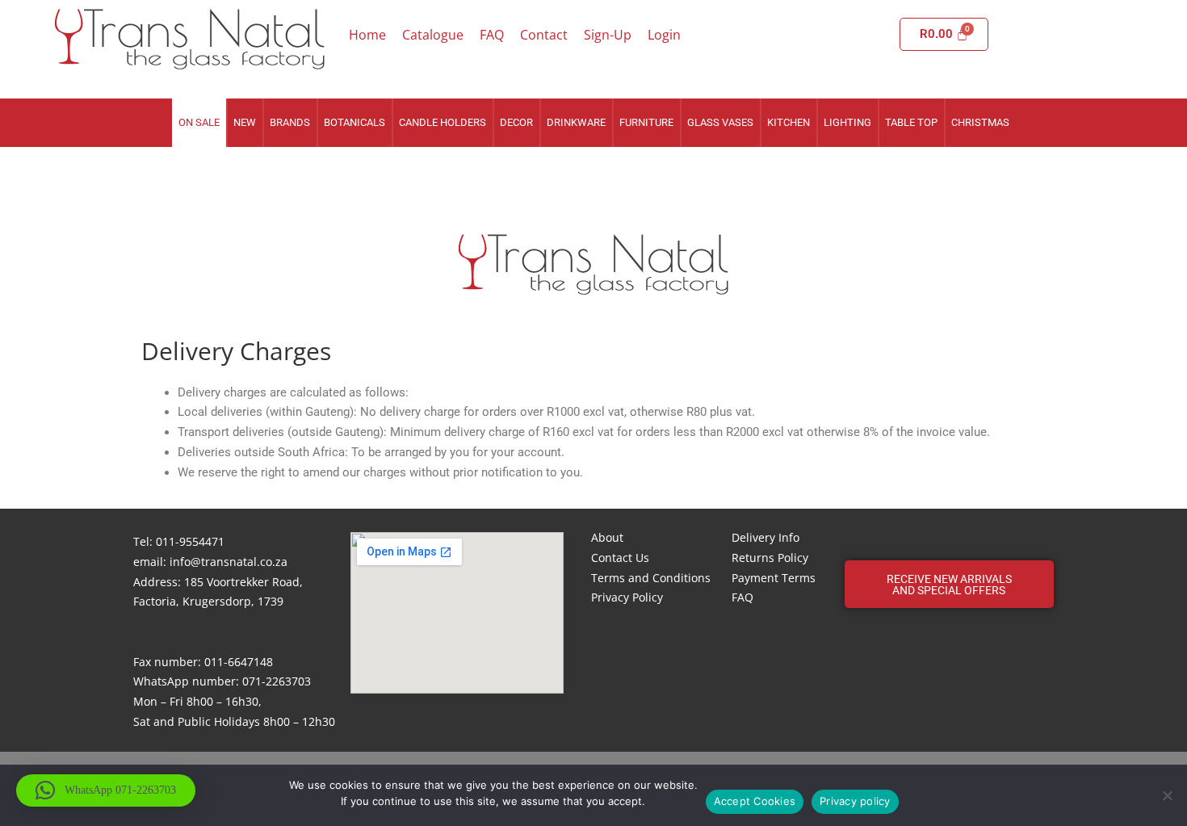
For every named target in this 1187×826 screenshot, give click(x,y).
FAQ (492, 35)
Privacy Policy (627, 597)
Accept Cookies (755, 801)
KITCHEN (788, 122)
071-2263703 (276, 681)
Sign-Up (607, 35)
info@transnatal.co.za (228, 561)
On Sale (199, 122)
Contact (544, 35)
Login (664, 35)
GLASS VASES (720, 122)
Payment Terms (774, 577)
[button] (949, 584)
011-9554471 (190, 541)
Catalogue (432, 35)
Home (367, 35)
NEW (244, 122)
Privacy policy (855, 801)
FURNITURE (646, 122)
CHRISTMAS (980, 122)
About (607, 537)
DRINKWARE (576, 122)
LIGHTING (847, 122)
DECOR (516, 122)
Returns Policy (770, 557)
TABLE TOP (911, 122)
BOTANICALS (354, 122)
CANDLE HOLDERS (442, 122)
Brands (290, 122)
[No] (1167, 795)
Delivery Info (765, 537)
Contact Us (620, 557)
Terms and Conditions (651, 577)
